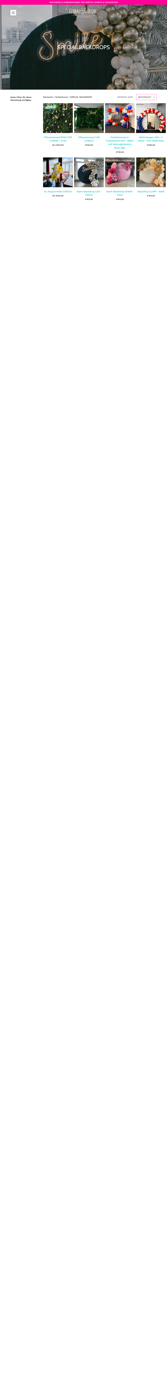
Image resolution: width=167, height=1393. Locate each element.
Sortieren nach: (125, 97)
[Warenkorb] (154, 12)
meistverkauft (144, 97)
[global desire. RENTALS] (84, 12)
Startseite (48, 97)
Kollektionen (61, 97)
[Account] (149, 12)
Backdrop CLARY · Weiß (151, 191)
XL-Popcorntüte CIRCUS (58, 191)
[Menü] (13, 12)
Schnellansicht (58, 118)
